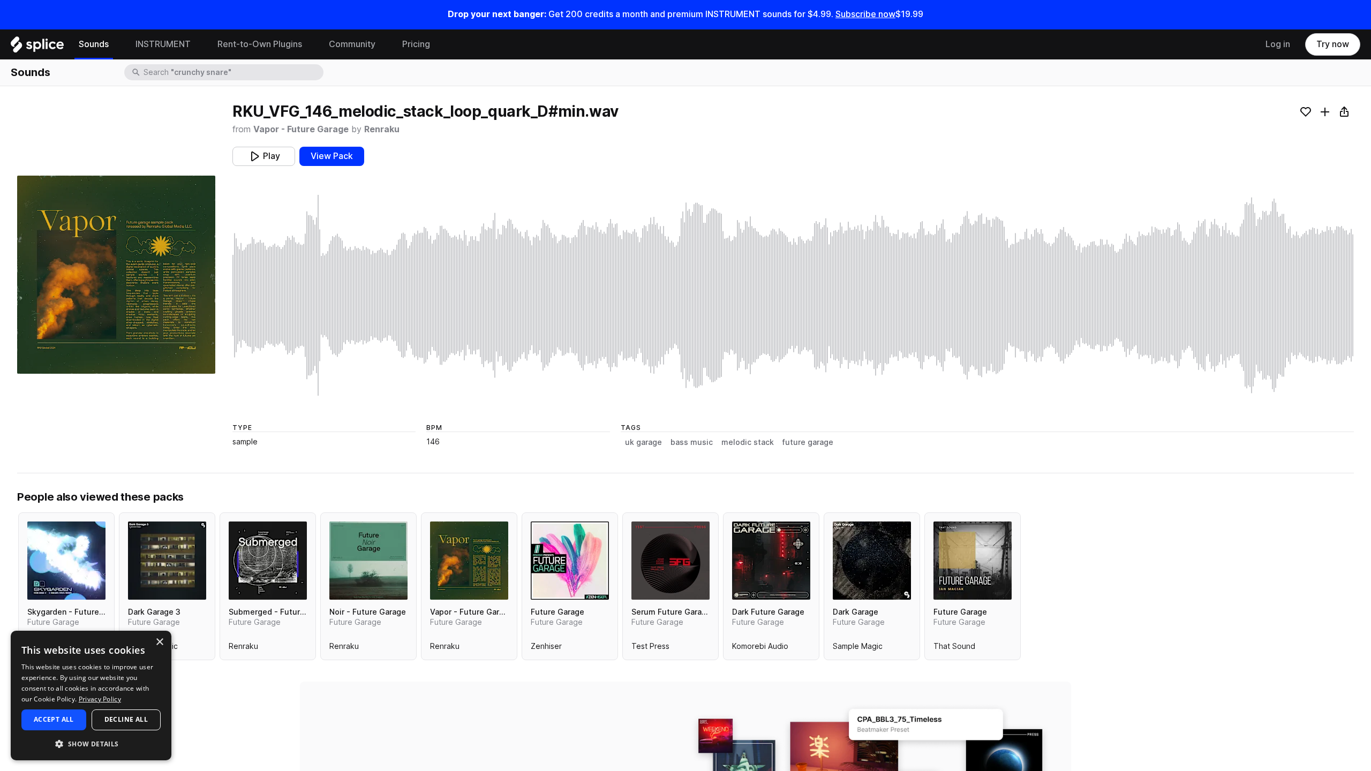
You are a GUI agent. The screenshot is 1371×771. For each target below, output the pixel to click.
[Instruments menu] (198, 44)
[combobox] (232, 72)
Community (352, 44)
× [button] (159, 642)
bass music (692, 442)
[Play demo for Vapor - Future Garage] (469, 560)
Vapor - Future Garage (301, 129)
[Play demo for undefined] (116, 274)
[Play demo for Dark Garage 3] (167, 560)
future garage (807, 442)
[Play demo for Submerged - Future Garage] (267, 560)
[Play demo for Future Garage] (569, 560)
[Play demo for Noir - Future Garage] (368, 560)
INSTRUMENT (163, 44)
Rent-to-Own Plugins (259, 44)
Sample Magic (858, 648)
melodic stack (747, 442)
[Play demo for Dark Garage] (871, 560)
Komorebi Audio (760, 648)
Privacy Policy (100, 699)
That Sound (954, 648)
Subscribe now (865, 14)
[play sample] (793, 295)
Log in (1277, 44)
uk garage (643, 442)
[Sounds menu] (116, 44)
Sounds (94, 44)
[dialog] (91, 695)
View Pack (332, 156)
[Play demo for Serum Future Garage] (670, 560)
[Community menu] (383, 44)
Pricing (416, 44)
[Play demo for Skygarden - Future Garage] (66, 560)
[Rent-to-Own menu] (310, 44)
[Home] (37, 47)
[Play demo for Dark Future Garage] (771, 560)
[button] (91, 743)
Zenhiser (546, 648)
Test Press (650, 648)
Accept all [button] (54, 719)
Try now (1332, 44)
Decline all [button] (126, 719)
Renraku (382, 129)
